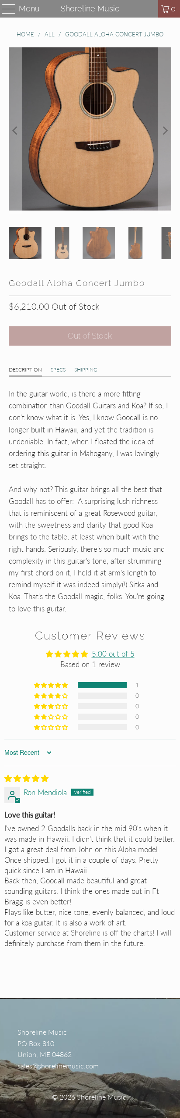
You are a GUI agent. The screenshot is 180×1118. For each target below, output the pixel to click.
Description (25, 369)
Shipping (85, 369)
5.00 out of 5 (113, 653)
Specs (58, 369)
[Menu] (5, 9)
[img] (26, 778)
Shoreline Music (90, 8)
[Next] (165, 130)
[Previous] (15, 130)
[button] (51, 685)
